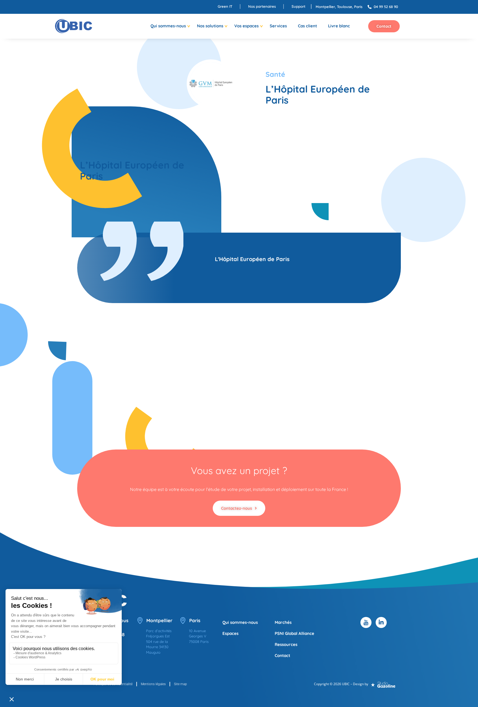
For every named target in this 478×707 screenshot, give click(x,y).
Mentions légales (153, 684)
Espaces (230, 633)
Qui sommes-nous (168, 25)
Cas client (307, 25)
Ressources (286, 644)
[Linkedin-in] (381, 622)
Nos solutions (210, 25)
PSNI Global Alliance (294, 633)
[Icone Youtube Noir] (366, 622)
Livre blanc (339, 25)
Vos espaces (246, 25)
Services (278, 25)
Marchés (283, 622)
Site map (180, 684)
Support (298, 6)
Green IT (225, 6)
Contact (282, 655)
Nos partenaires (262, 6)
